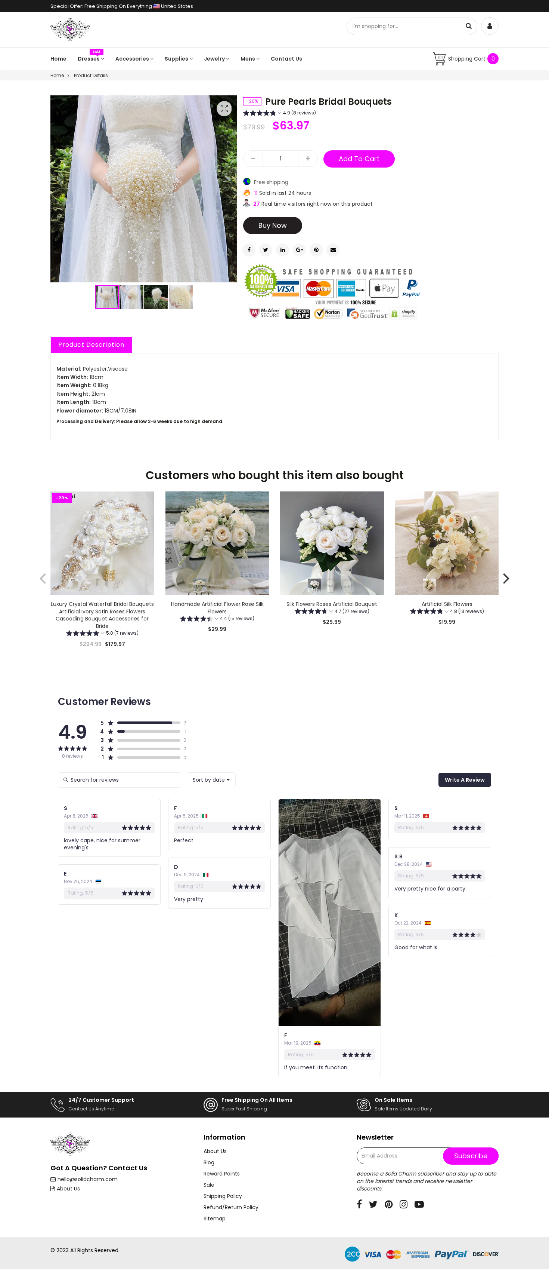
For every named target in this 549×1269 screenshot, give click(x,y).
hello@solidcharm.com (88, 1179)
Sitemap (215, 1218)
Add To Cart (359, 158)
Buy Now (272, 225)
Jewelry (215, 58)
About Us (68, 1188)
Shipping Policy (223, 1196)
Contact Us (286, 58)
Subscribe (470, 1156)
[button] (132, 297)
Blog (209, 1162)
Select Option (217, 648)
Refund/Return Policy (231, 1207)
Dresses (89, 58)
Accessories (132, 58)
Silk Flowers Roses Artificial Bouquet (331, 604)
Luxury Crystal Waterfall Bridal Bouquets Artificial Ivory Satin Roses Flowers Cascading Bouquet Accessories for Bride (102, 615)
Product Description (91, 344)
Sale (209, 1185)
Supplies (177, 58)
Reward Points (222, 1173)
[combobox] (211, 779)
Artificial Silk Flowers (446, 604)
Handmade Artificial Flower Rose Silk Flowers (217, 607)
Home (58, 58)
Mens (248, 58)
